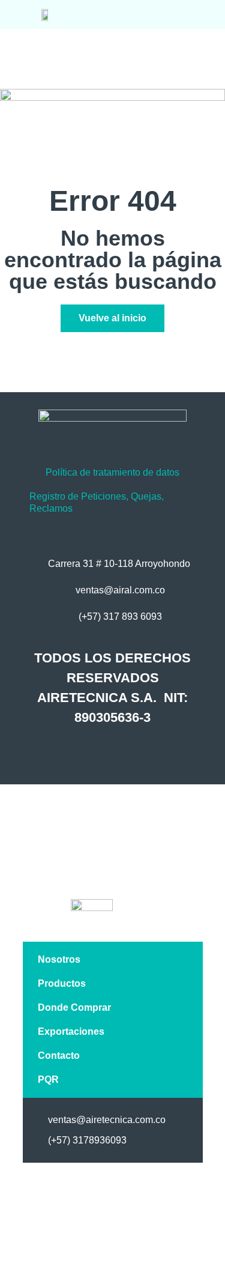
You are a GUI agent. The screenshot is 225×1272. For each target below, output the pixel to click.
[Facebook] (75, 754)
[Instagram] (100, 754)
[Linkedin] (125, 754)
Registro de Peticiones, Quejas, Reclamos (96, 502)
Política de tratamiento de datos (112, 472)
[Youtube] (150, 754)
